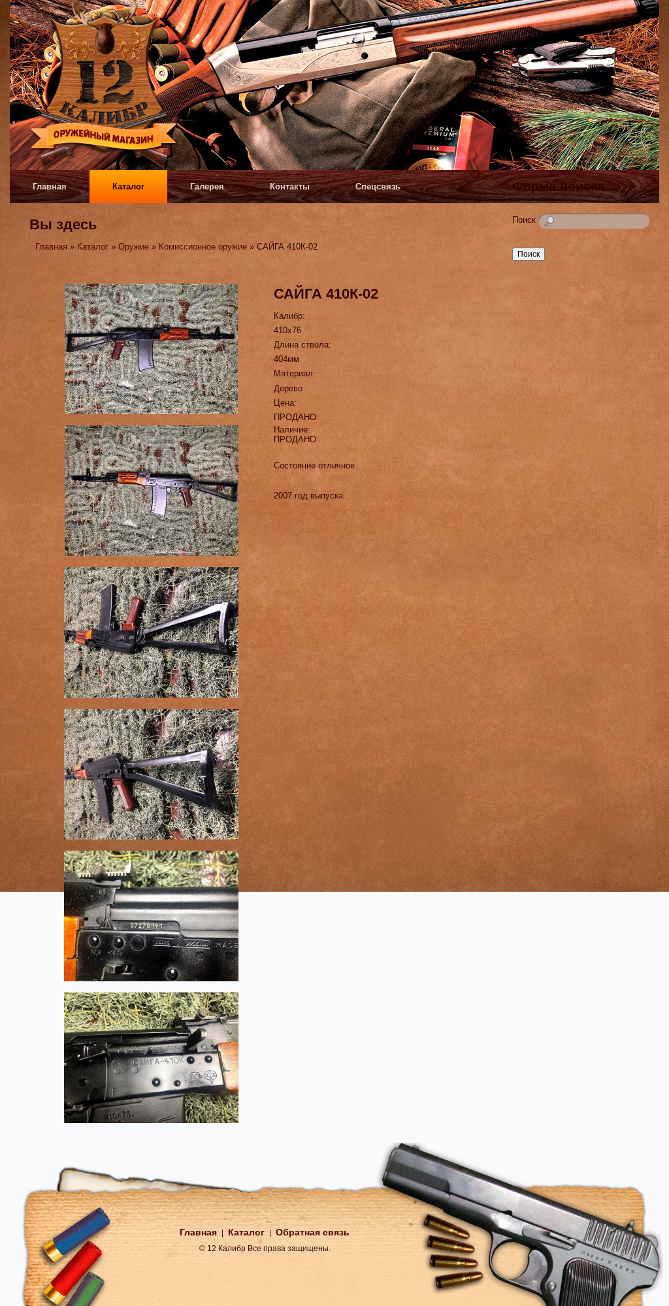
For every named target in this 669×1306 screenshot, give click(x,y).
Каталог (128, 186)
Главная (50, 186)
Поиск (525, 220)
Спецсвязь (377, 186)
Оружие (133, 247)
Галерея (207, 186)
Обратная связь (313, 1232)
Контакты (290, 186)
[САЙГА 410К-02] (151, 416)
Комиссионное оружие (203, 247)
